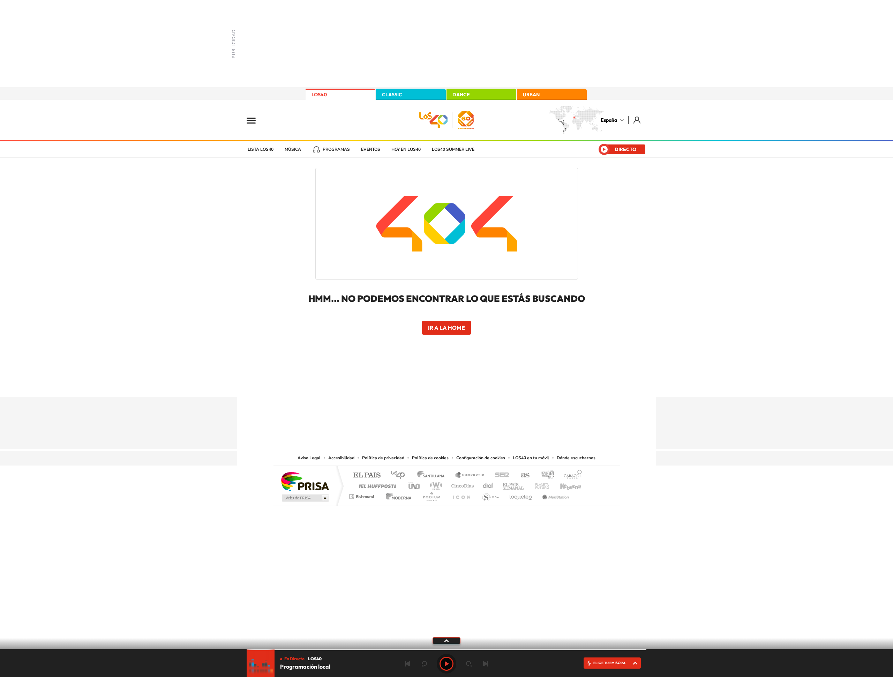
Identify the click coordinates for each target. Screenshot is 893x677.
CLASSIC (392, 94)
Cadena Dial (488, 484)
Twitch (474, 383)
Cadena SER (499, 475)
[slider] (446, 649)
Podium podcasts (431, 494)
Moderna (396, 494)
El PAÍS (366, 475)
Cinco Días (461, 484)
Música (293, 149)
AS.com (522, 475)
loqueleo (521, 494)
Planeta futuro (539, 484)
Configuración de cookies (480, 458)
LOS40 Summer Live (453, 149)
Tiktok (418, 383)
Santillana (432, 475)
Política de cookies (430, 458)
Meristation (554, 494)
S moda (490, 494)
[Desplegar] (446, 640)
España (609, 120)
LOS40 (319, 94)
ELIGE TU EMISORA (609, 663)
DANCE (461, 94)
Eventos (370, 149)
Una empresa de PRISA (305, 481)
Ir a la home (446, 327)
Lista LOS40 (260, 149)
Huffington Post (376, 484)
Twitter (446, 383)
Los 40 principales (400, 475)
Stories (488, 383)
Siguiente (485, 664)
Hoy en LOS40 (406, 149)
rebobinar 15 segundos (424, 664)
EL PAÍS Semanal (513, 484)
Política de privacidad (383, 458)
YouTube (432, 383)
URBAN (531, 94)
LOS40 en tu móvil (531, 458)
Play (446, 664)
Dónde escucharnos (576, 458)
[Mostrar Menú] (255, 120)
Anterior (407, 664)
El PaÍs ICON (461, 494)
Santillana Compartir (469, 475)
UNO (415, 484)
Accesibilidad (341, 458)
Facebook (460, 383)
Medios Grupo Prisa (305, 498)
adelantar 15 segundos (469, 664)
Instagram (404, 383)
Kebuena (564, 484)
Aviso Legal (309, 458)
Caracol (570, 475)
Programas (336, 149)
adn (545, 475)
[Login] (637, 120)
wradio (435, 484)
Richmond (362, 494)
